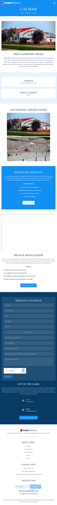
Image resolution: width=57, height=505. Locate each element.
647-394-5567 (29, 401)
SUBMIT (7, 376)
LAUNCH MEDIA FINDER (27, 417)
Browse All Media (27, 285)
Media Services (28, 452)
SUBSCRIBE (34, 486)
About (28, 446)
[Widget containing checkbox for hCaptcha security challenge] (15, 371)
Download (27, 202)
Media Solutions (28, 449)
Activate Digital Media (48, 500)
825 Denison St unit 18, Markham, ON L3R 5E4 (30, 474)
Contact (28, 458)
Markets (28, 455)
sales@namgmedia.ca (31, 411)
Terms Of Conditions (32, 501)
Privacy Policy (22, 501)
